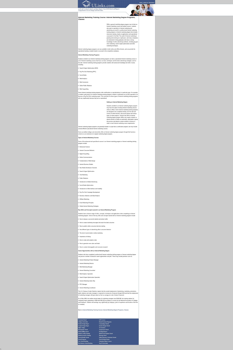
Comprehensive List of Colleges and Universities (90, 10)
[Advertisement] (92, 34)
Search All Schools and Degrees (111, 9)
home (141, 2)
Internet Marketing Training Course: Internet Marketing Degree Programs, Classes (106, 310)
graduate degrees (98, 9)
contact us (145, 2)
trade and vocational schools (85, 9)
